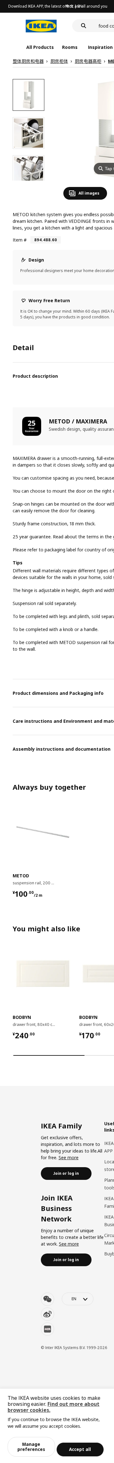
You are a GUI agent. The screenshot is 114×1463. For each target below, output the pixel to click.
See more (69, 1157)
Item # (20, 240)
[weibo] (47, 1314)
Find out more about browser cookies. (53, 1406)
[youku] (47, 1329)
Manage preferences (31, 1446)
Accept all (80, 1449)
